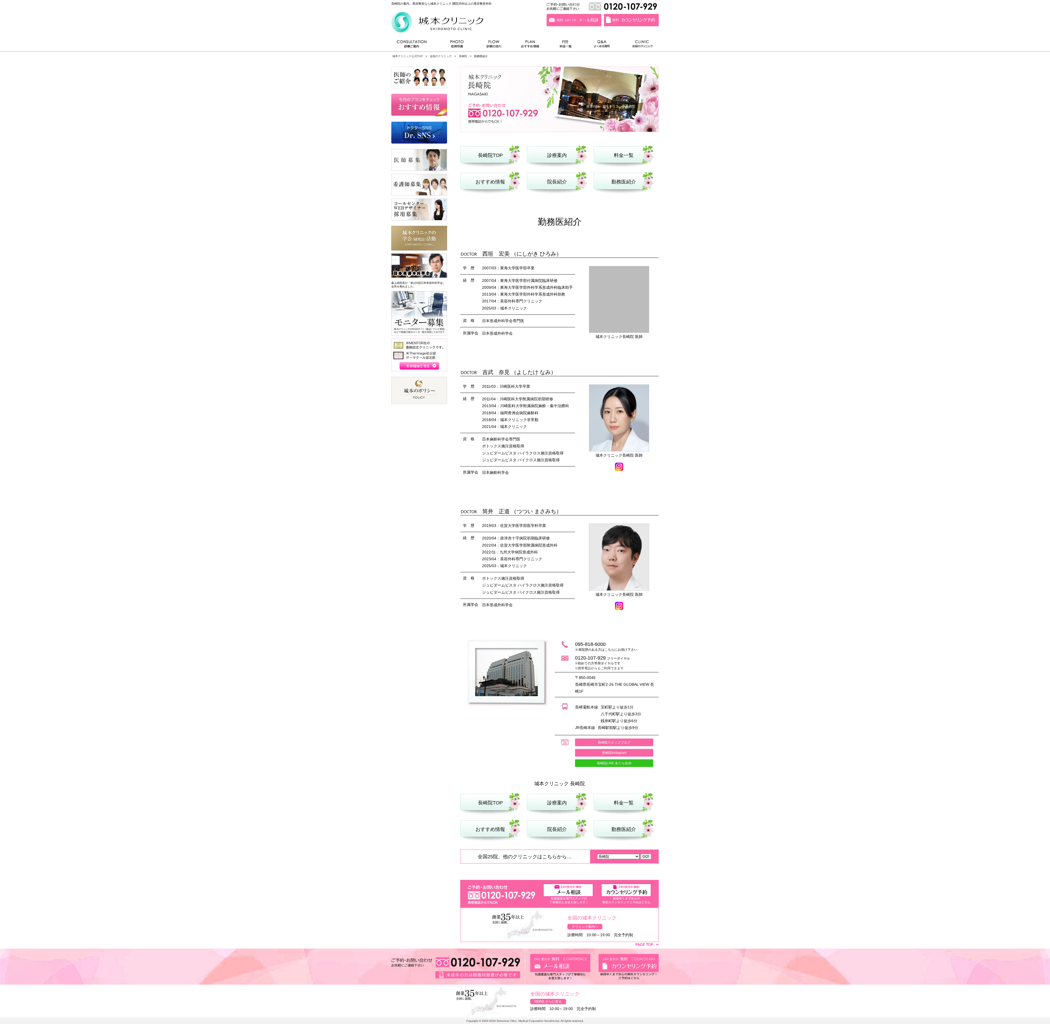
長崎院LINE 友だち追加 (614, 763)
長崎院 (463, 56)
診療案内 (557, 155)
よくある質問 (602, 45)
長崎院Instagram (614, 753)
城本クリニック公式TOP (407, 56)
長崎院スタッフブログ (614, 742)
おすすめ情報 (530, 45)
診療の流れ (494, 45)
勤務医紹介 (623, 182)
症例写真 (457, 45)
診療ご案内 (414, 45)
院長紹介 (557, 182)
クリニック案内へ (585, 927)
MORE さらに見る (548, 1001)
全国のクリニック (640, 45)
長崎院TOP (490, 155)
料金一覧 (566, 45)
